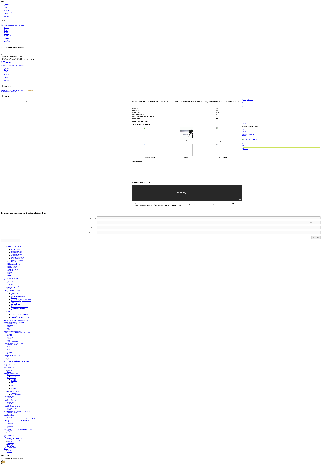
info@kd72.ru (4, 61)
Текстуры (6, 16)
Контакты (7, 18)
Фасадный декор (246, 102)
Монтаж (6, 10)
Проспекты (7, 15)
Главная (6, 4)
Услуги (6, 8)
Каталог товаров (9, 12)
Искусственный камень (13, 90)
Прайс (6, 7)
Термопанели (245, 118)
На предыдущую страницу (8, 91)
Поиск (2, 462)
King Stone (24, 90)
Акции (6, 5)
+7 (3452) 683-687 (6, 62)
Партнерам (7, 13)
